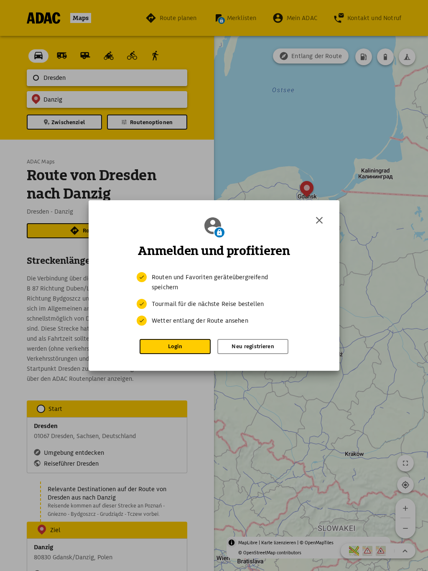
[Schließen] (319, 220)
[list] (214, 299)
